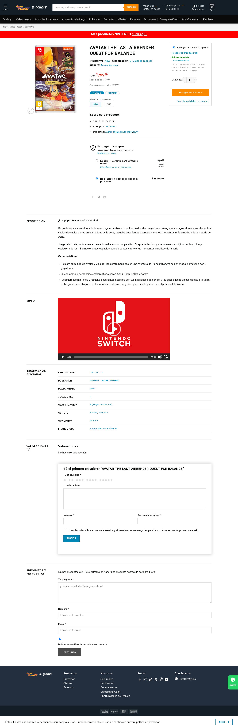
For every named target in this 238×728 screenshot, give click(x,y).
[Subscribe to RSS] (161, 680)
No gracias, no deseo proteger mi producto (119, 180)
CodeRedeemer (190, 19)
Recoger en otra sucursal (185, 52)
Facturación (107, 683)
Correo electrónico (149, 515)
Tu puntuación (72, 474)
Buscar (131, 7)
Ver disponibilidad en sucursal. (193, 101)
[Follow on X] (156, 680)
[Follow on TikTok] (150, 680)
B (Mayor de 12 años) (141, 60)
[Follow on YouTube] (166, 680)
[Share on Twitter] (99, 197)
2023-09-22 (96, 372)
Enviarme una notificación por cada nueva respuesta (82, 644)
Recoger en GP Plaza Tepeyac (192, 47)
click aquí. (139, 34)
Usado (112, 92)
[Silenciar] (160, 357)
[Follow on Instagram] (145, 680)
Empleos (208, 19)
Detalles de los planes (106, 153)
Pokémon (94, 19)
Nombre (68, 515)
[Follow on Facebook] (140, 680)
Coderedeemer (109, 687)
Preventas (108, 19)
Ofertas (122, 19)
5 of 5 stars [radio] (105, 480)
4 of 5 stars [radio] (91, 480)
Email (62, 624)
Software (29, 27)
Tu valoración (71, 485)
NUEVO (94, 420)
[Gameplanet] (31, 7)
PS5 (109, 104)
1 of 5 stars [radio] (64, 480)
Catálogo (7, 19)
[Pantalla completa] (165, 357)
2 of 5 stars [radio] (70, 480)
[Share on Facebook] (92, 197)
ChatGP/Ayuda (187, 679)
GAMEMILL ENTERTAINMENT (104, 380)
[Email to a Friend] (105, 197)
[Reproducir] (63, 357)
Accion (104, 65)
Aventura (113, 65)
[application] (114, 329)
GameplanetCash (169, 19)
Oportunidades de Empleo (115, 696)
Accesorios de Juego (73, 19)
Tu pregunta (66, 579)
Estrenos (135, 19)
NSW (107, 60)
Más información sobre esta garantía (115, 167)
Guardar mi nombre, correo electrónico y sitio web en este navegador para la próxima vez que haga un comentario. (134, 530)
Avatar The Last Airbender (118, 131)
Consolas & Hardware (46, 19)
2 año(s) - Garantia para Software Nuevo (119, 162)
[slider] (111, 357)
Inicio (5, 27)
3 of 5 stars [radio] (79, 480)
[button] (31, 111)
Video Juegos (23, 19)
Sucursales (150, 19)
